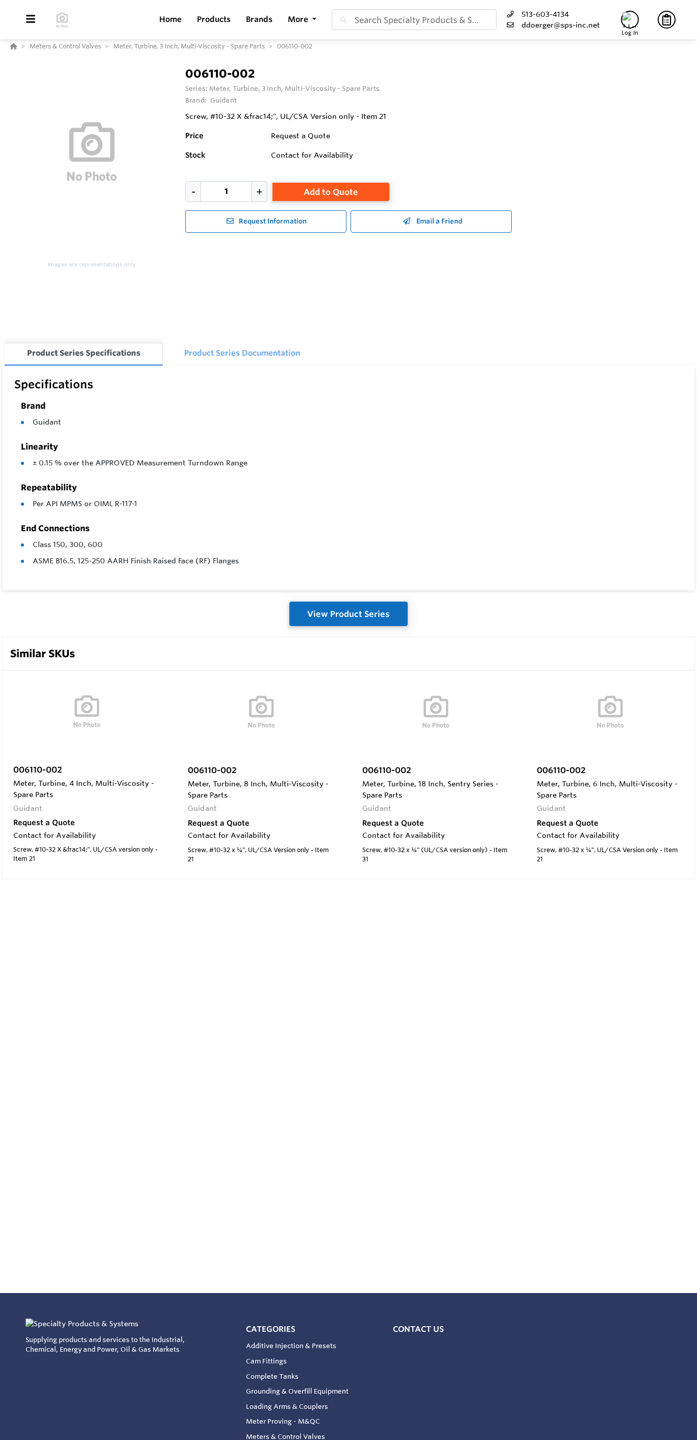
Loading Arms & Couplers (287, 1406)
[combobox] (414, 20)
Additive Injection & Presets (291, 1346)
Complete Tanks (272, 1376)
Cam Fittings (266, 1361)
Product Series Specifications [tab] (83, 353)
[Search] (341, 20)
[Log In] (630, 20)
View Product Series (348, 614)
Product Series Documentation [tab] (242, 353)
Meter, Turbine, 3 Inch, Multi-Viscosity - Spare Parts (294, 88)
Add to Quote (331, 192)
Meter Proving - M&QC (283, 1421)
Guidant (47, 422)
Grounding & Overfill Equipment (297, 1391)
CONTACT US (418, 1329)
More (299, 19)
